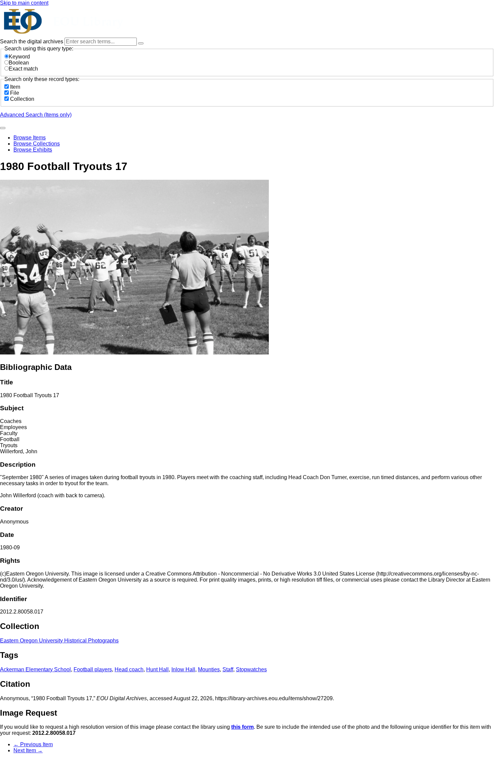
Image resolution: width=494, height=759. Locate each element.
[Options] (140, 43)
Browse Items (29, 137)
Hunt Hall (157, 669)
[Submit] (2, 128)
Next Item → (28, 750)
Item (15, 87)
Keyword (19, 56)
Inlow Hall (183, 669)
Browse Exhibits (32, 150)
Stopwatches (251, 669)
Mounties (209, 669)
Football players (93, 669)
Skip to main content (24, 3)
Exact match (23, 69)
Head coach (129, 669)
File (14, 93)
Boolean (19, 63)
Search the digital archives (32, 41)
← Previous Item (33, 744)
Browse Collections (36, 143)
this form (242, 727)
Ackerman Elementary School (35, 669)
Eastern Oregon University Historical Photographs (59, 640)
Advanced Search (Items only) (36, 115)
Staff (227, 669)
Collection (22, 99)
